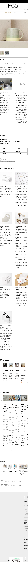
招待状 (26, 528)
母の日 (5, 480)
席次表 (26, 526)
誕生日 (9, 12)
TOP (6, 12)
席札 (26, 530)
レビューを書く (14, 450)
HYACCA (18, 151)
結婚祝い (5, 484)
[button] (1, 33)
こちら (9, 349)
